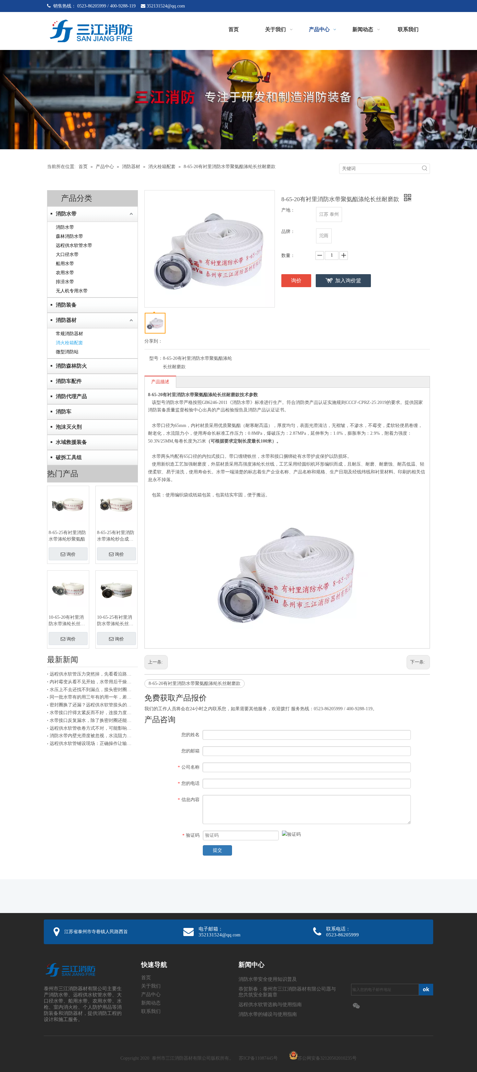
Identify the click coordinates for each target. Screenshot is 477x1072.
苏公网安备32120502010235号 (327, 1058)
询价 (71, 554)
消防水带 (66, 213)
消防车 (63, 411)
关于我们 (151, 986)
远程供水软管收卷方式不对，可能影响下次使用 (92, 728)
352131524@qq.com (166, 6)
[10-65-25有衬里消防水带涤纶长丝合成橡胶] (116, 589)
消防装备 (66, 305)
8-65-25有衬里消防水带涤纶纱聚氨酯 (67, 536)
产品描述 (160, 381)
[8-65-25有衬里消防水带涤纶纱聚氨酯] (68, 504)
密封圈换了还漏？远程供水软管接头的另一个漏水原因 (92, 704)
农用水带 (65, 272)
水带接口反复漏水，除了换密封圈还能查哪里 (92, 720)
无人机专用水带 (72, 290)
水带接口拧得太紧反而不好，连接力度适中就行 (92, 712)
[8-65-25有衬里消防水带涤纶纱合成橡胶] (116, 504)
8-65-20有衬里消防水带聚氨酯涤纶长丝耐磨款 (194, 683)
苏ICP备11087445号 (258, 1058)
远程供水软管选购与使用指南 (270, 1004)
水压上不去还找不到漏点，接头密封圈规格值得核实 (92, 689)
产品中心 (151, 994)
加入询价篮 (348, 280)
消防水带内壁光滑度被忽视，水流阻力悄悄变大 (92, 735)
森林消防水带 (69, 236)
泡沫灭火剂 (69, 427)
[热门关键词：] (425, 169)
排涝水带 (65, 281)
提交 (217, 850)
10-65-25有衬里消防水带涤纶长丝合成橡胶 (115, 621)
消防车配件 (69, 381)
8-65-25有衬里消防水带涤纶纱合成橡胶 (115, 536)
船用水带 (65, 263)
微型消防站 (67, 351)
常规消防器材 (69, 333)
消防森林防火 (71, 366)
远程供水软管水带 (74, 245)
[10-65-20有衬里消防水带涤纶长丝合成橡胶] (68, 589)
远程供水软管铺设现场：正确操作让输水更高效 (92, 743)
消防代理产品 (71, 396)
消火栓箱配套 (69, 342)
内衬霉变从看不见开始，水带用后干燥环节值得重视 (92, 681)
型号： (156, 358)
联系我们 (151, 1011)
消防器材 (66, 320)
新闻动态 (151, 1002)
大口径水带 (67, 254)
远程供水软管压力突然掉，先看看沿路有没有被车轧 (92, 674)
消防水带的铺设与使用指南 (267, 1014)
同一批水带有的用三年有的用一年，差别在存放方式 (92, 697)
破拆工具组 (69, 457)
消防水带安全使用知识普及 (267, 979)
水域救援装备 (71, 442)
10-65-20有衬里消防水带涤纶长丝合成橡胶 (67, 621)
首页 (146, 977)
